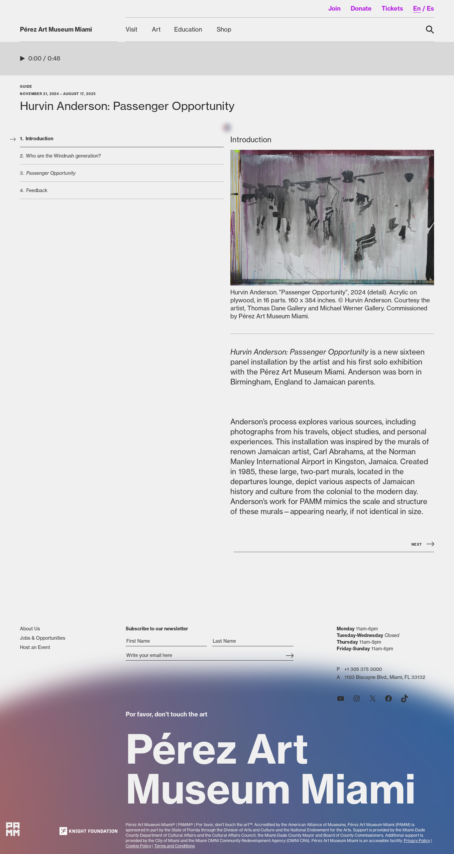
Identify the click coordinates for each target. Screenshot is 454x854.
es (430, 8)
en (417, 8)
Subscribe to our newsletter (157, 629)
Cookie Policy (138, 845)
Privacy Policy (417, 840)
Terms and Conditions (174, 845)
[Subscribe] (289, 656)
